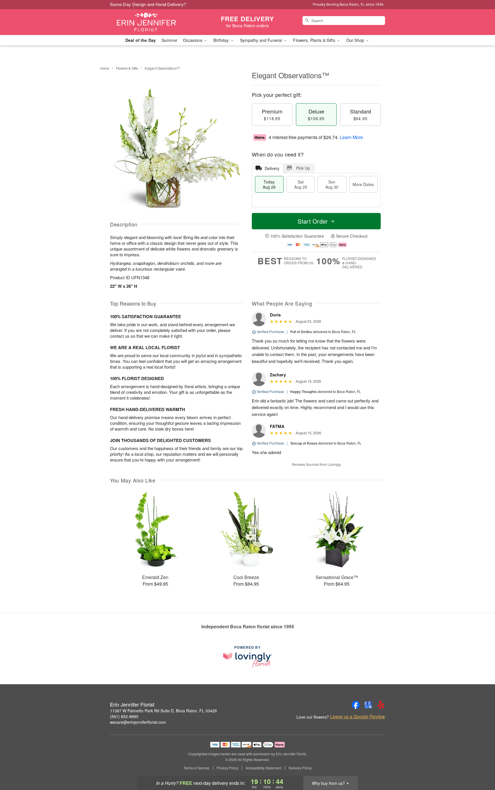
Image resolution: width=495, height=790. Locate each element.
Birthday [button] (221, 40)
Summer (169, 40)
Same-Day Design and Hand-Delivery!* (148, 4)
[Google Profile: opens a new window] (368, 705)
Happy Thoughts (303, 391)
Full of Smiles (301, 331)
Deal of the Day (140, 40)
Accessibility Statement (263, 768)
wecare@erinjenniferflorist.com (138, 722)
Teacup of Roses (303, 443)
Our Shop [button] (355, 40)
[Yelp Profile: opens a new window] (381, 705)
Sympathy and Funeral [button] (261, 40)
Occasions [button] (193, 40)
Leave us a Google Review (357, 716)
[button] (480, 765)
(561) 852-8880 (124, 716)
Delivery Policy (300, 768)
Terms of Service (196, 768)
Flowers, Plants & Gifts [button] (314, 40)
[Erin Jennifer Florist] (151, 22)
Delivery (272, 168)
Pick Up (303, 168)
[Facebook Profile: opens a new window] (356, 705)
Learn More (351, 137)
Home (104, 68)
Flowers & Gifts (127, 68)
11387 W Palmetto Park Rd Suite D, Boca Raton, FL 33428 (163, 710)
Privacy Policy (227, 768)
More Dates (363, 184)
